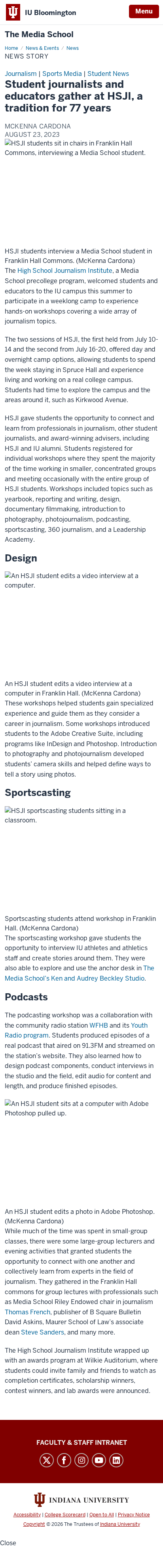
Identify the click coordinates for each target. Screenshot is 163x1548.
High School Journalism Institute (64, 271)
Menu (144, 11)
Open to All (101, 1515)
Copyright (34, 1524)
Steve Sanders (42, 1332)
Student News (108, 74)
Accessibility (27, 1515)
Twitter (47, 1460)
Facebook (64, 1460)
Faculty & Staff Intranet (81, 1442)
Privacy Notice (134, 1515)
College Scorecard (65, 1515)
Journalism (21, 74)
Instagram (81, 1460)
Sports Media (62, 74)
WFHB (98, 1025)
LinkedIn (116, 1460)
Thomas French (27, 1312)
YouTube (99, 1460)
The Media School (39, 34)
